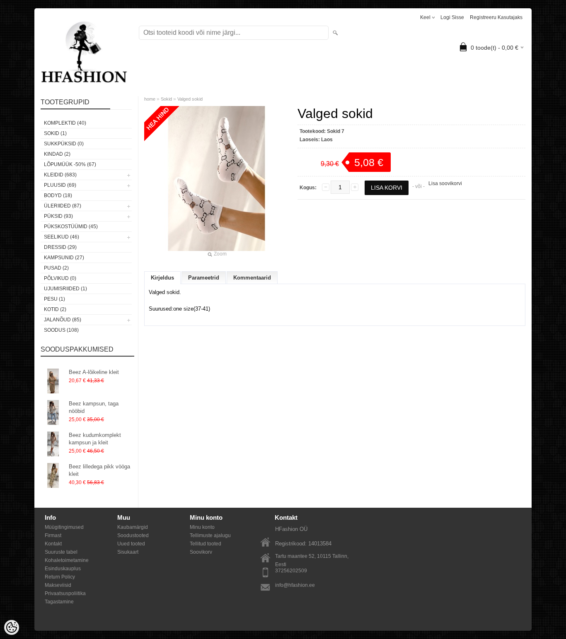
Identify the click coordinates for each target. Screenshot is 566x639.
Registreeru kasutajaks (496, 17)
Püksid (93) (58, 216)
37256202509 (291, 571)
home (149, 98)
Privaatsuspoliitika (65, 593)
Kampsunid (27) (64, 257)
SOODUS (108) (61, 330)
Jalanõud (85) (62, 320)
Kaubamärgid (132, 527)
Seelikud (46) (61, 237)
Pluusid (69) (60, 185)
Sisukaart (127, 552)
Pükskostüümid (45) (71, 226)
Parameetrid (203, 278)
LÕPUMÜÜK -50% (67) (70, 164)
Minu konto (202, 527)
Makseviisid (58, 585)
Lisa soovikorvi (445, 183)
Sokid (167, 98)
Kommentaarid (252, 278)
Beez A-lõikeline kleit (94, 372)
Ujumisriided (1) (65, 289)
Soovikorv (201, 552)
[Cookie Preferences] (11, 627)
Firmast (53, 535)
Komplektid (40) (65, 123)
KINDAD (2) (57, 154)
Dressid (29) (60, 247)
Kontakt (53, 544)
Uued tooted (131, 544)
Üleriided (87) (62, 206)
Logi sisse (452, 17)
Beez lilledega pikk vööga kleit (99, 470)
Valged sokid (190, 98)
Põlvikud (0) (60, 278)
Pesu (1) (54, 299)
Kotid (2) (55, 309)
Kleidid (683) (60, 175)
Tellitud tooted (205, 544)
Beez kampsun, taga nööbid (94, 407)
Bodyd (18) (58, 195)
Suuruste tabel (61, 552)
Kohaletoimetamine (67, 560)
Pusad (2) (56, 268)
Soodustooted (133, 535)
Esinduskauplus (63, 568)
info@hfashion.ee (295, 585)
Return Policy (60, 577)
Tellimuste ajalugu (210, 535)
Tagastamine (59, 602)
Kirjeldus (162, 278)
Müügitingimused (64, 527)
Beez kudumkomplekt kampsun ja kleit (95, 439)
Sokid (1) (55, 133)
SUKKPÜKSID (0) (64, 144)
